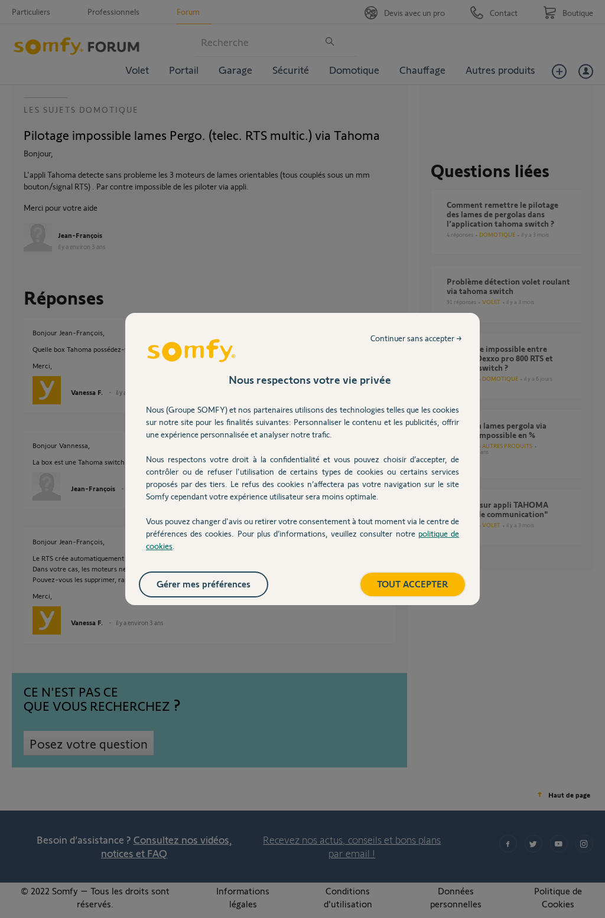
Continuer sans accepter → (416, 338)
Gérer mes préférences (204, 583)
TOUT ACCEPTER (412, 583)
